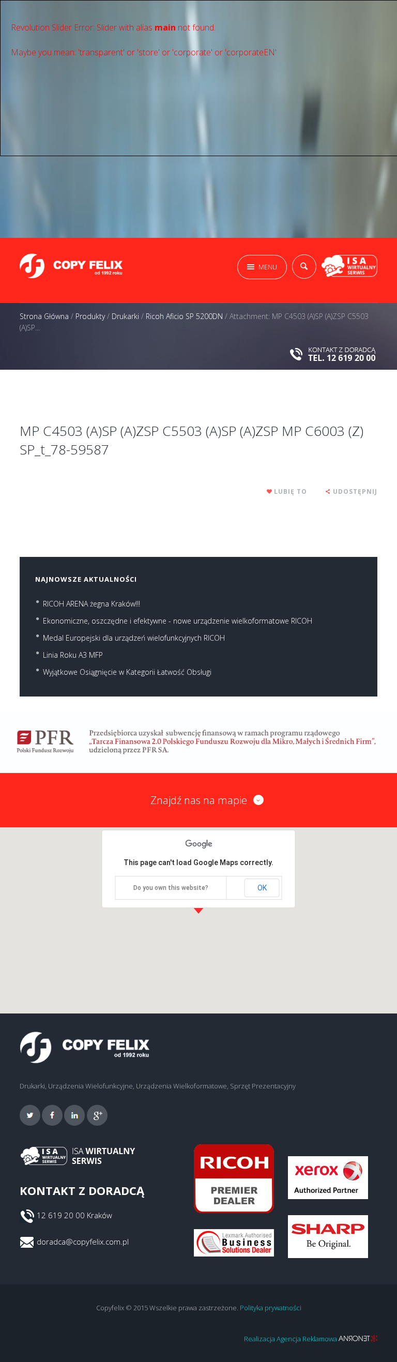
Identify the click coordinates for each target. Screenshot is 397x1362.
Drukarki (125, 316)
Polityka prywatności (270, 1307)
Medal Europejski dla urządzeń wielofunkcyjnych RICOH (134, 638)
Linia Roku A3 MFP (73, 655)
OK (262, 888)
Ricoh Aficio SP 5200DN (184, 316)
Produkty (90, 316)
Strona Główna (44, 316)
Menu (267, 266)
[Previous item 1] (109, 385)
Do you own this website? (170, 887)
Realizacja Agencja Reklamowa (291, 1338)
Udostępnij (355, 491)
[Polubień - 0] (270, 491)
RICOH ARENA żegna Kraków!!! (91, 604)
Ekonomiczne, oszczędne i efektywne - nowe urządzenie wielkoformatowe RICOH (177, 621)
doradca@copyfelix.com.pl (83, 1241)
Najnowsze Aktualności (86, 579)
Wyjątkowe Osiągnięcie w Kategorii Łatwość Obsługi (127, 672)
